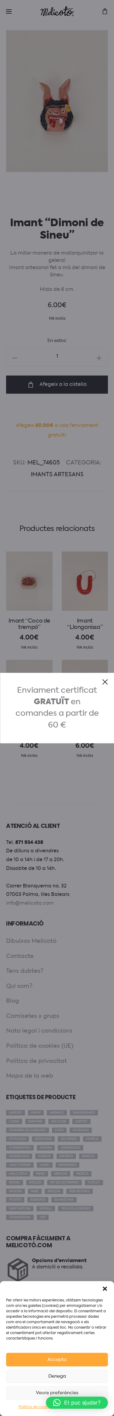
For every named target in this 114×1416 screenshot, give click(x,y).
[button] (105, 1289)
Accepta (57, 1359)
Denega (57, 1376)
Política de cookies (35, 1407)
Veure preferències (57, 1393)
